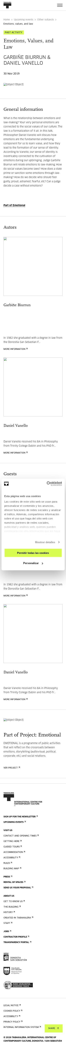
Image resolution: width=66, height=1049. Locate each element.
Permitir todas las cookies (33, 552)
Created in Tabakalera (17, 918)
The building (11, 907)
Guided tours (12, 847)
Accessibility (11, 858)
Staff (7, 923)
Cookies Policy (12, 1011)
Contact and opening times (20, 836)
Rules (7, 863)
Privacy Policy (12, 1022)
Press (7, 877)
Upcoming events (23, 20)
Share (51, 1028)
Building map (11, 869)
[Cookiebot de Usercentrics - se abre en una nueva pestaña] (47, 483)
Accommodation (13, 852)
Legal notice (11, 1006)
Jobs (6, 932)
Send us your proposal (17, 888)
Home (7, 20)
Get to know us (13, 901)
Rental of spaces (13, 882)
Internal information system (21, 1027)
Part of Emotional (14, 205)
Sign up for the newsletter (20, 817)
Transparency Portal (16, 942)
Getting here (11, 841)
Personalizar (31, 563)
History (8, 912)
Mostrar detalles (45, 542)
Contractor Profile (15, 937)
